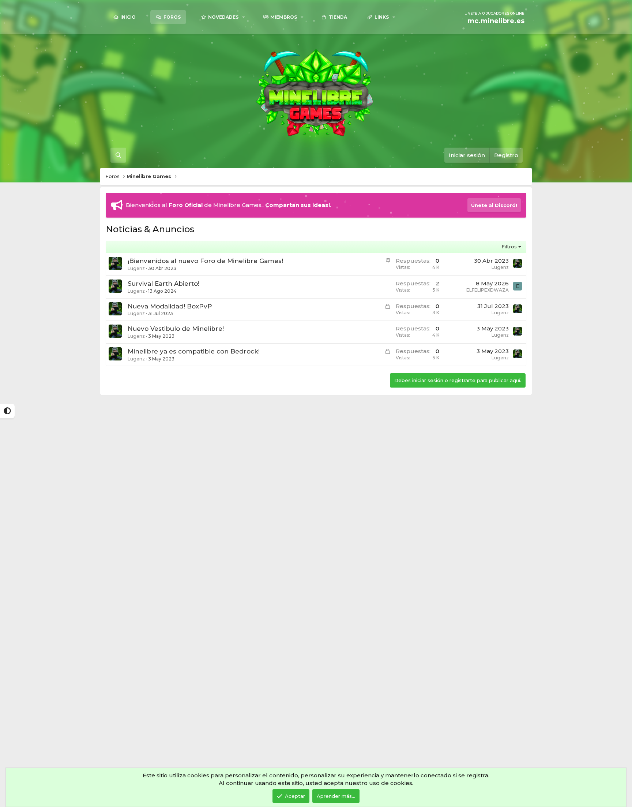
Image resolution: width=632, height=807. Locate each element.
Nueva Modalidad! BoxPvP (170, 306)
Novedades (223, 17)
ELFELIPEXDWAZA (487, 290)
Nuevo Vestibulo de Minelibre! (176, 328)
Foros (172, 17)
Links (382, 17)
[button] (243, 17)
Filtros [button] (509, 246)
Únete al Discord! (494, 205)
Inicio (128, 17)
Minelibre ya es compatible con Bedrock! (194, 351)
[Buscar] (118, 155)
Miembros (283, 17)
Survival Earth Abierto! (163, 283)
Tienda (338, 17)
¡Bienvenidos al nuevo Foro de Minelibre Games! (205, 260)
